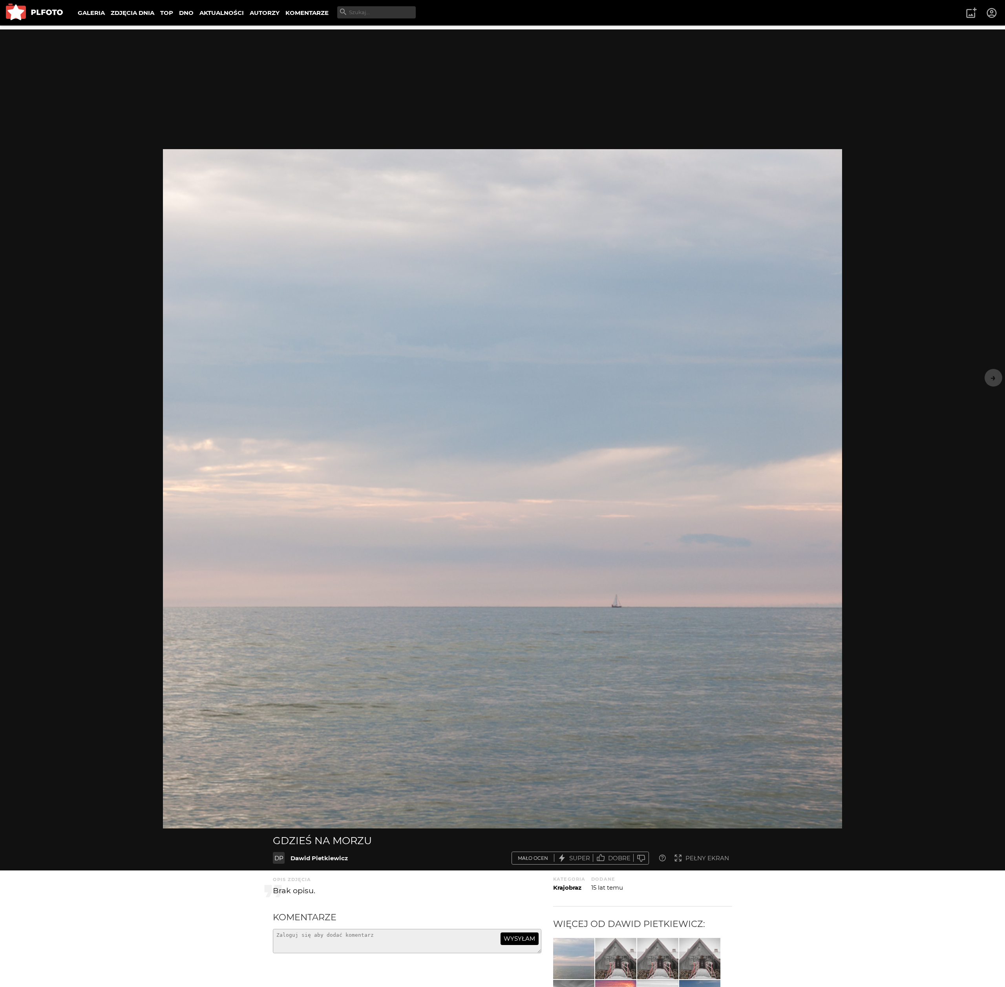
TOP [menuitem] (166, 12)
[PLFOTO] (34, 12)
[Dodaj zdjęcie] (971, 12)
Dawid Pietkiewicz (319, 858)
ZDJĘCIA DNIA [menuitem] (132, 12)
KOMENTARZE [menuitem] (307, 12)
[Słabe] (641, 858)
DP (278, 858)
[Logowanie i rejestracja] (992, 12)
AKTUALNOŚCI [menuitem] (221, 12)
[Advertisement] (502, 84)
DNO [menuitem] (186, 12)
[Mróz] (615, 958)
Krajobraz (567, 887)
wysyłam (519, 938)
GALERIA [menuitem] (91, 12)
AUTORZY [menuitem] (265, 12)
